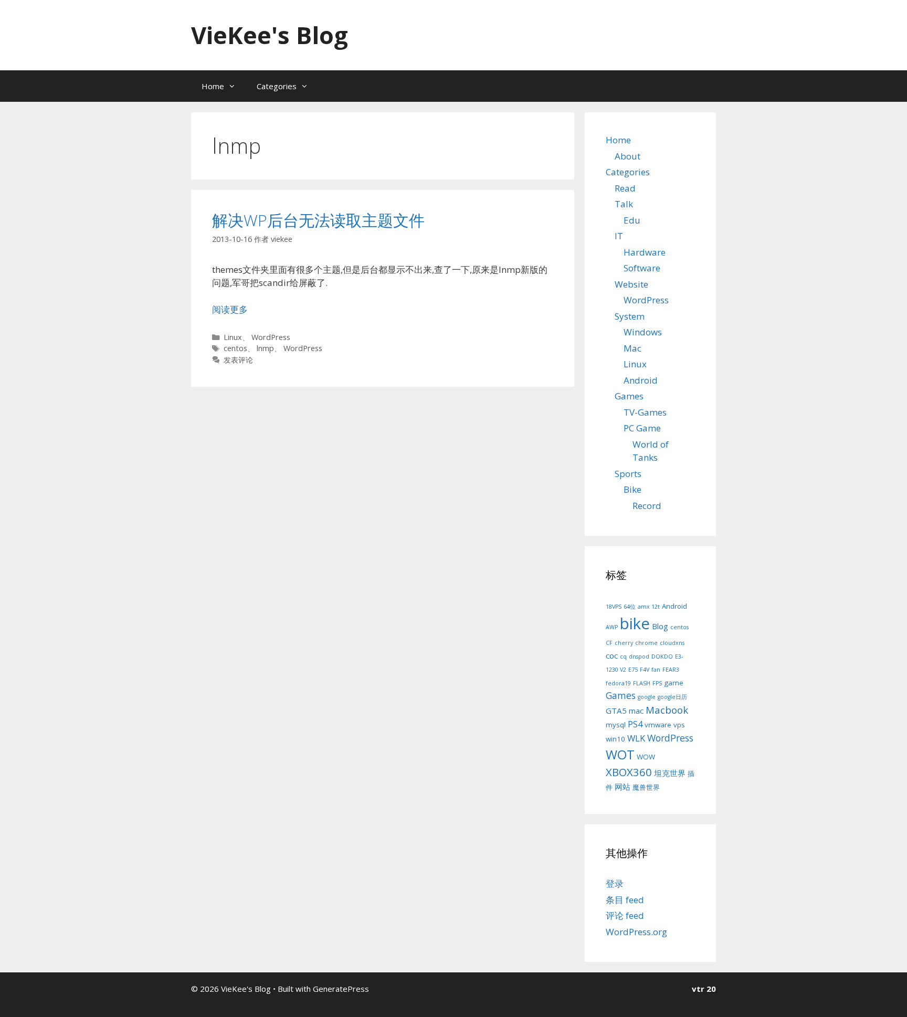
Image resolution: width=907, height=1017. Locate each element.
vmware (658, 724)
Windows (643, 332)
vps (679, 724)
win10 (615, 739)
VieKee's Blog (269, 35)
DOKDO (662, 656)
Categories (277, 86)
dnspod (639, 656)
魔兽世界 (646, 787)
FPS (657, 683)
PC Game (642, 428)
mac (636, 710)
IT (619, 236)
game (673, 682)
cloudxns (672, 643)
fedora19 (618, 683)
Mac (632, 348)
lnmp (265, 348)
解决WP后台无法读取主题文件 (318, 220)
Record (646, 506)
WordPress (270, 337)
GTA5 (616, 710)
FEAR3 (670, 669)
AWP (612, 627)
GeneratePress (341, 988)
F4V (644, 669)
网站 (622, 786)
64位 (630, 606)
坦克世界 (669, 773)
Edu (632, 220)
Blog (660, 626)
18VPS (613, 606)
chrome (646, 643)
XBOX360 (629, 772)
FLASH (641, 683)
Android (641, 380)
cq (623, 656)
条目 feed (625, 900)
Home (213, 86)
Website (631, 284)
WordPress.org (636, 932)
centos (235, 348)
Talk (624, 204)
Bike (632, 489)
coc (612, 655)
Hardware (645, 252)
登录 (615, 883)
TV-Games (645, 412)
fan (655, 669)
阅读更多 (230, 309)
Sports (628, 474)
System (630, 316)
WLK (636, 738)
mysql (616, 724)
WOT (620, 754)
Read (625, 188)
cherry (624, 643)
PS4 (635, 724)
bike (635, 623)
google (647, 697)
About (627, 156)
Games (629, 396)
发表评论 (238, 360)
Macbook (667, 709)
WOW (646, 756)
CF (609, 643)
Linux (233, 337)
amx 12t (649, 606)
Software (642, 268)
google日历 (672, 697)
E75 (633, 669)
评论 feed (625, 915)
